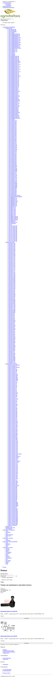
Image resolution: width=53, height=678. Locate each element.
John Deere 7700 (11, 307)
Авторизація (8, 5)
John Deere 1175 (11, 270)
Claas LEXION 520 (12, 142)
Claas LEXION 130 (12, 120)
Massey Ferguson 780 (12, 483)
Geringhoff (8, 540)
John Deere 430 (11, 292)
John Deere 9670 (11, 347)
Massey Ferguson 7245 (13, 446)
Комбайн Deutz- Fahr (10, 527)
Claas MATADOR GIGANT (14, 195)
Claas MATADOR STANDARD (15, 196)
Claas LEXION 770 (12, 179)
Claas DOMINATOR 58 (13, 94)
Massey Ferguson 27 (12, 389)
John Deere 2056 (11, 279)
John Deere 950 (11, 327)
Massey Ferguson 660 (12, 435)
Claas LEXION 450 (12, 131)
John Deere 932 (11, 315)
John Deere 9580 (11, 339)
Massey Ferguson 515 (12, 420)
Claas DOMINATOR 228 (13, 82)
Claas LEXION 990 (12, 194)
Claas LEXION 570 (12, 152)
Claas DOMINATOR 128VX (14, 76)
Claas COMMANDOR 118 (14, 45)
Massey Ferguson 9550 (13, 515)
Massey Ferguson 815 (12, 490)
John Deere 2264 (11, 287)
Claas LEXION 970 (12, 193)
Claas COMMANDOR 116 (14, 43)
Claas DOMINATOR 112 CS (14, 64)
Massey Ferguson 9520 (13, 511)
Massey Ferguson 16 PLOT (14, 367)
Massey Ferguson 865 (12, 506)
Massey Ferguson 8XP (13, 510)
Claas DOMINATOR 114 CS (14, 66)
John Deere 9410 (11, 321)
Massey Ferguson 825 (12, 492)
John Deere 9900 (11, 358)
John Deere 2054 (11, 278)
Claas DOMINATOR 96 (13, 113)
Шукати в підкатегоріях (7, 577)
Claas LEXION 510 (12, 141)
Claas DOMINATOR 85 (13, 108)
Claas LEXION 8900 (12, 187)
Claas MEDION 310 (12, 197)
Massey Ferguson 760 (12, 480)
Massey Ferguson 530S (13, 425)
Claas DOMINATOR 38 (13, 87)
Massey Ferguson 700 (12, 439)
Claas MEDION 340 (12, 202)
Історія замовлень (7, 670)
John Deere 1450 (11, 274)
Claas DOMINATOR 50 (13, 92)
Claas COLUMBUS (12, 31)
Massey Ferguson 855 (12, 499)
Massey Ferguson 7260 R (13, 457)
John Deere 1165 (11, 264)
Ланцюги (8, 549)
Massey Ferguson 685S (13, 438)
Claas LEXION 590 (12, 156)
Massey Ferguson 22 (12, 381)
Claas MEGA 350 (12, 213)
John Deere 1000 (11, 243)
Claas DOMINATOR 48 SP (14, 91)
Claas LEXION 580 (12, 154)
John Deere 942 (11, 322)
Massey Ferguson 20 (12, 373)
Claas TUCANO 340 (12, 228)
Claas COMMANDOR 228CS (14, 48)
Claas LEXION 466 (12, 135)
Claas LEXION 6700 (12, 168)
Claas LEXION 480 (12, 139)
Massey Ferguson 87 (12, 507)
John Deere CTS (11, 361)
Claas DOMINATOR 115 (13, 67)
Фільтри (7, 548)
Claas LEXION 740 (12, 173)
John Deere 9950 (11, 360)
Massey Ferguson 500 (12, 415)
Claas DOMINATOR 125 (13, 73)
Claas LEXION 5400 (12, 147)
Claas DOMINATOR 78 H (13, 105)
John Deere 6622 (11, 303)
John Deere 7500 (11, 306)
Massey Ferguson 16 (12, 366)
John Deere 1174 (11, 269)
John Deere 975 (11, 352)
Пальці (7, 555)
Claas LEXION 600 (12, 159)
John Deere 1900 (11, 277)
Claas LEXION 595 (12, 158)
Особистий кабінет (7, 669)
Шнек (7, 562)
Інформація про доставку (8, 650)
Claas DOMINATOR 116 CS (14, 71)
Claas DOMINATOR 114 (13, 65)
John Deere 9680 (11, 349)
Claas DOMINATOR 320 (13, 83)
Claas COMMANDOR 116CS (14, 44)
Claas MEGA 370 (12, 215)
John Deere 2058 (11, 280)
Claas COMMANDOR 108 (14, 35)
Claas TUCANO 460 (12, 234)
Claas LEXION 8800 (12, 186)
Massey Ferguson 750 (12, 477)
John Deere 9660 (11, 346)
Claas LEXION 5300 (12, 145)
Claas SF (10, 224)
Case (7, 533)
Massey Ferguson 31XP (13, 398)
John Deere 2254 (11, 284)
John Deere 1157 (11, 262)
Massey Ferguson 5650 (13, 430)
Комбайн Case (9, 526)
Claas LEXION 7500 (12, 175)
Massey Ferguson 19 (12, 372)
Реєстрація (8, 3)
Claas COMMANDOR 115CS (14, 42)
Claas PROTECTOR (12, 222)
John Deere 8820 (11, 312)
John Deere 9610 (11, 342)
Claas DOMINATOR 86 (13, 110)
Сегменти (8, 553)
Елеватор (8, 561)
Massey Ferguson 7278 (13, 466)
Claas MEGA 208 (12, 210)
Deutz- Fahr (8, 535)
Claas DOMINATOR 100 (13, 56)
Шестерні (8, 556)
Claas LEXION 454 (12, 132)
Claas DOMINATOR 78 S (13, 106)
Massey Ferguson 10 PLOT (14, 365)
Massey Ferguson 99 (12, 525)
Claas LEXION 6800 (12, 169)
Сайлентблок (9, 558)
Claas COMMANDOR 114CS (14, 39)
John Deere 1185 (11, 272)
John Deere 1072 (11, 251)
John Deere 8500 (11, 310)
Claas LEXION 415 (12, 126)
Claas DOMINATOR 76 (13, 101)
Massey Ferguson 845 (12, 497)
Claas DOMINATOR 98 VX (14, 118)
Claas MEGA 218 (12, 211)
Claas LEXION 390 (12, 122)
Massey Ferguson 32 (12, 400)
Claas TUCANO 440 (12, 231)
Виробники (5, 664)
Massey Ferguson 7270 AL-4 (14, 460)
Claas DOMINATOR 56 (13, 93)
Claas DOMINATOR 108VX (14, 62)
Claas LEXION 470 (12, 136)
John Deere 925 (11, 313)
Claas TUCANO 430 (12, 230)
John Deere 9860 (11, 356)
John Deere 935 (11, 317)
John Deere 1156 (11, 260)
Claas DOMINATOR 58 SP (14, 96)
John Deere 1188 (11, 273)
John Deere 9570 (11, 338)
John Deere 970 (11, 351)
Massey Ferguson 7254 (13, 451)
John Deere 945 (11, 324)
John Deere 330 (11, 290)
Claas (7, 531)
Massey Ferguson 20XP (13, 380)
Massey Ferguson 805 (12, 487)
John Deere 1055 (11, 248)
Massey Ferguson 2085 (13, 379)
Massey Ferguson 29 (12, 391)
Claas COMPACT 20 (12, 49)
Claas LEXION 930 (12, 189)
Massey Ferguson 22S (12, 382)
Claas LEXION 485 (12, 140)
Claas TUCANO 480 (12, 236)
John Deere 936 (11, 318)
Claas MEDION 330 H (13, 201)
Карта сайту (5, 659)
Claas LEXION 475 (12, 138)
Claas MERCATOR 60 (13, 217)
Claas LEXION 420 (12, 127)
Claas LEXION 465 (12, 134)
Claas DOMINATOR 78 (13, 104)
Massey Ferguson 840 (12, 496)
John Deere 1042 (11, 245)
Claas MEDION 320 (12, 198)
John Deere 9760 (11, 353)
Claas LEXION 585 (12, 155)
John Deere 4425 (11, 296)
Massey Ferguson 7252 (13, 450)
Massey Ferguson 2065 (13, 377)
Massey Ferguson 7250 (13, 449)
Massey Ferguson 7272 (13, 463)
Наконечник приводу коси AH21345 (9, 611)
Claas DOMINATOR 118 (13, 72)
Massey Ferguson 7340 (13, 467)
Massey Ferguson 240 (12, 386)
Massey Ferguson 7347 (13, 471)
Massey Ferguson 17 (12, 368)
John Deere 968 (11, 348)
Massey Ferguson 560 (12, 428)
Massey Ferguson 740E (13, 476)
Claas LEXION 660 (12, 165)
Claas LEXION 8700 (12, 184)
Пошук (4, 567)
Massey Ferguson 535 (12, 427)
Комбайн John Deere (10, 242)
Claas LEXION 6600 (12, 166)
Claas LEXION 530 (12, 144)
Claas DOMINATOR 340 (13, 85)
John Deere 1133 (11, 257)
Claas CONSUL (11, 52)
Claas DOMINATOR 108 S (14, 60)
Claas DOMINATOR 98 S (13, 117)
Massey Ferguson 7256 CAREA (15, 453)
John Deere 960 (11, 340)
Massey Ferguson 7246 (13, 448)
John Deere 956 (11, 335)
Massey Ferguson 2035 (13, 374)
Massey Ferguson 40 (12, 407)
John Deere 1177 (11, 271)
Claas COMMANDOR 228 (14, 46)
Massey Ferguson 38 (12, 405)
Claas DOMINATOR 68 (13, 98)
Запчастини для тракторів (8, 529)
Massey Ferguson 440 (12, 412)
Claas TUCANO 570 (12, 239)
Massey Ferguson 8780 (13, 508)
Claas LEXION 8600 (12, 183)
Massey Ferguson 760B (13, 481)
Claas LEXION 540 (12, 146)
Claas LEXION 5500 (12, 149)
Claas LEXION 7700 (12, 180)
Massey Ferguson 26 (12, 388)
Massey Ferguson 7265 (13, 458)
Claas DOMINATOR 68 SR (14, 100)
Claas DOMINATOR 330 (13, 84)
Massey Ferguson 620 (12, 431)
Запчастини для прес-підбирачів (10, 541)
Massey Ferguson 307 (12, 396)
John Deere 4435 (11, 297)
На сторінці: (3, 591)
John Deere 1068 (11, 250)
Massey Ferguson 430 (12, 411)
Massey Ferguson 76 (12, 479)
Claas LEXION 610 (12, 160)
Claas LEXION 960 (12, 191)
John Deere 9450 (11, 325)
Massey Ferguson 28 (12, 390)
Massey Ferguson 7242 (13, 444)
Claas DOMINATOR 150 (13, 79)
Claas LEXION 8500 (12, 182)
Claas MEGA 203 (12, 208)
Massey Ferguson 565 (12, 429)
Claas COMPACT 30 (12, 51)
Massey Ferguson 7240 (13, 443)
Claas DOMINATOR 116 (13, 70)
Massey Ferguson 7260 (13, 455)
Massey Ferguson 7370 (13, 473)
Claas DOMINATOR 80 (13, 107)
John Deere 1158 (11, 263)
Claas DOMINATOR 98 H (13, 115)
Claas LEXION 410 (12, 125)
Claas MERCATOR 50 (13, 216)
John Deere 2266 (11, 289)
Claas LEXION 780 (12, 181)
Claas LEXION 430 (12, 128)
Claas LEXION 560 (12, 151)
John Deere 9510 (11, 329)
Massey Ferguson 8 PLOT (13, 485)
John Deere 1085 (11, 253)
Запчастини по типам (8, 547)
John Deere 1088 (11, 255)
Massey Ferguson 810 (12, 489)
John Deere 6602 (11, 300)
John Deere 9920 (11, 359)
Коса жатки (8, 560)
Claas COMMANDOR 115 (14, 41)
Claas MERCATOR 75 (13, 220)
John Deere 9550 (11, 334)
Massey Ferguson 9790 (13, 521)
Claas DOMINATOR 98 (13, 114)
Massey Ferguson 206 (12, 376)
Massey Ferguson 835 (12, 494)
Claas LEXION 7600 (12, 177)
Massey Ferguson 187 (12, 370)
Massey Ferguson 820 (12, 491)
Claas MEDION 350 (12, 203)
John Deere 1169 (11, 266)
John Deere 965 (11, 343)
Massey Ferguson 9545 (13, 514)
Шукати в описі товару (7, 579)
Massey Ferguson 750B (13, 478)
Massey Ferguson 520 (12, 421)
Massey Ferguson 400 (12, 408)
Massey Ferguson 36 (12, 403)
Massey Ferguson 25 (12, 387)
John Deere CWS (11, 362)
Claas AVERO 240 (12, 30)
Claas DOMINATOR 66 (13, 97)
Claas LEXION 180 (12, 121)
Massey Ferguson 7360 (13, 472)
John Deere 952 (11, 331)
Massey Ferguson (9, 534)
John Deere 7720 (11, 308)
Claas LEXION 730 (12, 172)
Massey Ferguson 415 (12, 410)
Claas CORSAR (11, 53)
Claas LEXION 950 (12, 190)
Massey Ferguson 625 (12, 432)
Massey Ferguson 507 (12, 417)
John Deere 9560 (11, 336)
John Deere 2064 (11, 282)
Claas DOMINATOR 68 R (13, 99)
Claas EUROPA (11, 119)
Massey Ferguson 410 (12, 409)
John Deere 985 (11, 355)
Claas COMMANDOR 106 (14, 34)
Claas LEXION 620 (12, 161)
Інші (7, 546)
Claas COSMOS (11, 55)
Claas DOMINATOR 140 (13, 78)
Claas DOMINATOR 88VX (14, 112)
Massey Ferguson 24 (12, 384)
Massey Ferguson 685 (12, 437)
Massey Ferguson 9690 (13, 519)
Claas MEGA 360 (12, 214)
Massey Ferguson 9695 (13, 520)
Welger (7, 545)
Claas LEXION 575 (12, 153)
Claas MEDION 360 (12, 204)
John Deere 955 (11, 333)
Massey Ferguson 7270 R (13, 462)
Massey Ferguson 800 (12, 486)
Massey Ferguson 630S (13, 434)
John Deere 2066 (11, 283)
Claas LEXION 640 (12, 163)
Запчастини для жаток (8, 538)
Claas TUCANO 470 (12, 235)
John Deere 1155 (11, 259)
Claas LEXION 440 (12, 129)
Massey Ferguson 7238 (13, 442)
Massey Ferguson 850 (12, 498)
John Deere (8, 532)
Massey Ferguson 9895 (13, 524)
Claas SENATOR (12, 223)
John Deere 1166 (11, 265)
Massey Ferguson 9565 (13, 518)
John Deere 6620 (11, 301)
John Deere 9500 (11, 328)
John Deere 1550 (11, 276)
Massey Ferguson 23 (12, 383)
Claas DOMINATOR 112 (13, 63)
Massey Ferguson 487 (12, 414)
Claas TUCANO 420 (12, 229)
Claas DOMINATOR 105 (13, 57)
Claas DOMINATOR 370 (13, 86)
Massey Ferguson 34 (12, 402)
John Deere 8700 (11, 311)
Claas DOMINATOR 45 (13, 89)
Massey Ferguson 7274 (13, 464)
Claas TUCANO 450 (12, 232)
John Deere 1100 (11, 256)
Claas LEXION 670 (12, 167)
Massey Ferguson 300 (12, 395)
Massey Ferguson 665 (12, 436)
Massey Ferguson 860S (13, 504)
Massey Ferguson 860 (12, 501)
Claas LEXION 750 (12, 174)
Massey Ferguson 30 (12, 394)
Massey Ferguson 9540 (13, 513)
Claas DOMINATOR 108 (13, 59)
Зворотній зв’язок (7, 658)
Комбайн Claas (9, 28)
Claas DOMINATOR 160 (13, 80)
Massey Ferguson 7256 (13, 452)
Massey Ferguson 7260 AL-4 (14, 456)
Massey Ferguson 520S (13, 422)
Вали (7, 563)
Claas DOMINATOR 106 (13, 58)
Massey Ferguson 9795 (13, 522)
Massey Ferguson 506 (12, 416)
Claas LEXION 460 (12, 133)
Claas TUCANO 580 (12, 241)
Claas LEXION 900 (12, 188)
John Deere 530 (11, 298)
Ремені (7, 550)
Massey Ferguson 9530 (13, 512)
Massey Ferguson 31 (12, 397)
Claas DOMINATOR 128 (13, 74)
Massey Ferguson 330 (12, 401)
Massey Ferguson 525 (12, 423)
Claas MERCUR (11, 221)
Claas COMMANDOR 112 (14, 36)
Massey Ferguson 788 (12, 484)
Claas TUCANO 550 (12, 237)
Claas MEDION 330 (12, 200)
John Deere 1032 (11, 244)
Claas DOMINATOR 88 (13, 111)
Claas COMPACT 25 (12, 50)
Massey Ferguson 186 (12, 369)
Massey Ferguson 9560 (13, 517)
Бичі (7, 559)
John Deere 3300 (11, 291)
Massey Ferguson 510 (12, 418)
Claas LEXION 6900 (12, 170)
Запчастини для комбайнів (9, 27)
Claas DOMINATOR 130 (13, 77)
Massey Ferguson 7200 (13, 441)
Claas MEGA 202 (12, 207)
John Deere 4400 (11, 293)
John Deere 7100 (11, 304)
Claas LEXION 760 (12, 176)
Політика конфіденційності (9, 651)
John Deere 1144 (11, 258)
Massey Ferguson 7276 (13, 465)
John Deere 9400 (11, 320)
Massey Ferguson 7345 (13, 470)
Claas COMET (11, 32)
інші (7, 536)
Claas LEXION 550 (12, 148)
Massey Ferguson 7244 (13, 445)
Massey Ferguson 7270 (13, 459)
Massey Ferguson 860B (13, 503)
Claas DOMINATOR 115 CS (14, 69)
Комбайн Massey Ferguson (11, 363)
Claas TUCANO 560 (12, 238)
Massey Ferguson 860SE (13, 505)
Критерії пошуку (4, 573)
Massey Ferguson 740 (12, 474)
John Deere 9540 (11, 332)
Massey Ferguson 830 (12, 493)
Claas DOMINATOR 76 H (13, 103)
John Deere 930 (11, 314)
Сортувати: (3, 588)
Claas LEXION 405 (12, 124)
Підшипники (8, 552)
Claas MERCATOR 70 (13, 218)
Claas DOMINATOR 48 (13, 90)
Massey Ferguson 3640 (13, 404)
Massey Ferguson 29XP (13, 393)
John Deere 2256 (11, 285)
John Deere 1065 (11, 249)
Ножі (7, 554)
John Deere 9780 (11, 354)
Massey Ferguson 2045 (13, 375)
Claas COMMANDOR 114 (14, 38)
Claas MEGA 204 (12, 209)
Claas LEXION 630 (12, 162)
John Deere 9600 (11, 341)
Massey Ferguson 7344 (13, 469)
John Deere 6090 (11, 299)
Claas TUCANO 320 (12, 225)
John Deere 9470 (11, 326)
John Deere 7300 (11, 305)
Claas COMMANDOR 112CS (14, 37)
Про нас (5, 649)
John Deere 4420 (11, 294)
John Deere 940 (11, 319)
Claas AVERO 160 (12, 29)
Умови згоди (6, 653)
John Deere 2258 (11, 286)
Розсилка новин (6, 673)
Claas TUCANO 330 (12, 227)
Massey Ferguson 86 (12, 500)
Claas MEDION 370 (12, 205)
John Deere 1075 (11, 252)
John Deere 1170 (11, 267)
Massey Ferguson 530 (12, 424)
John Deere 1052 (11, 246)
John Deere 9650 (11, 345)
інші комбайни (9, 528)
